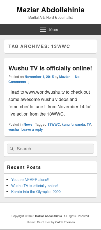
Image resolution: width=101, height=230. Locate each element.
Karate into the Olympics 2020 (36, 191)
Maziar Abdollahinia (50, 9)
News (28, 124)
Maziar (64, 76)
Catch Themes (65, 222)
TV (89, 124)
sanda (80, 124)
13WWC (53, 124)
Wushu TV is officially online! (50, 67)
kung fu (68, 124)
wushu (13, 129)
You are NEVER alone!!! (30, 179)
